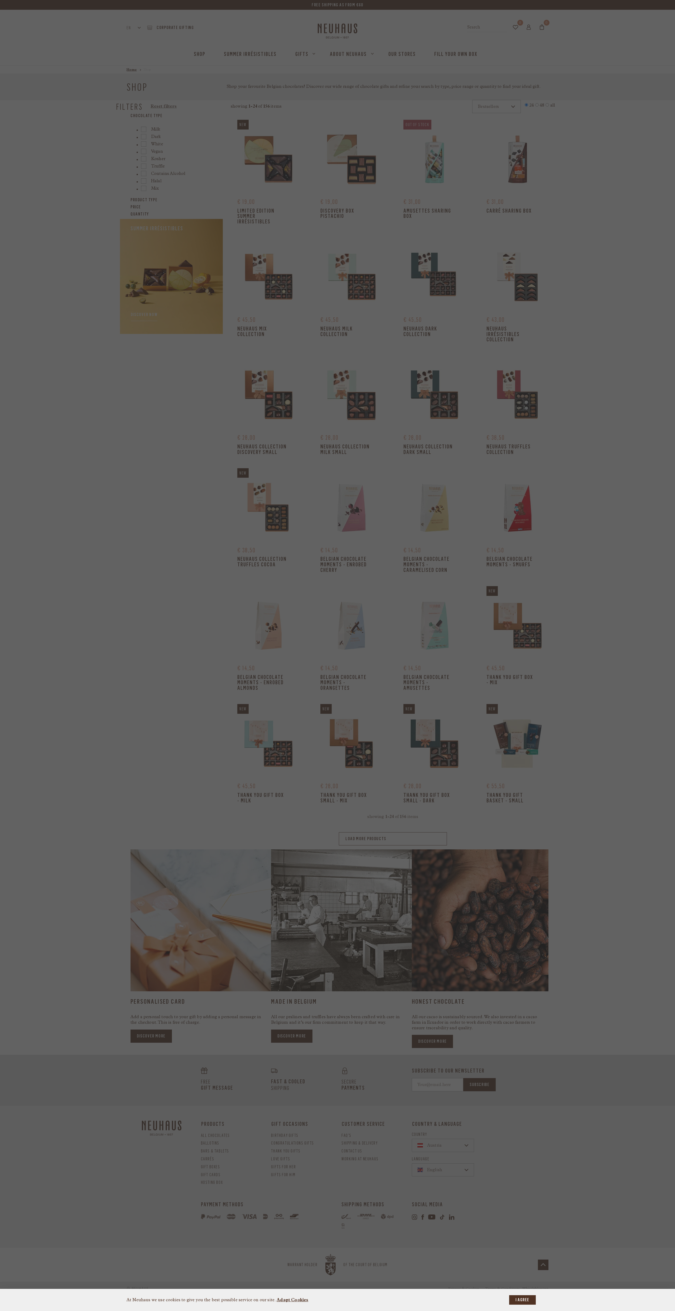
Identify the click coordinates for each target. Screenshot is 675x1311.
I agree (522, 1299)
